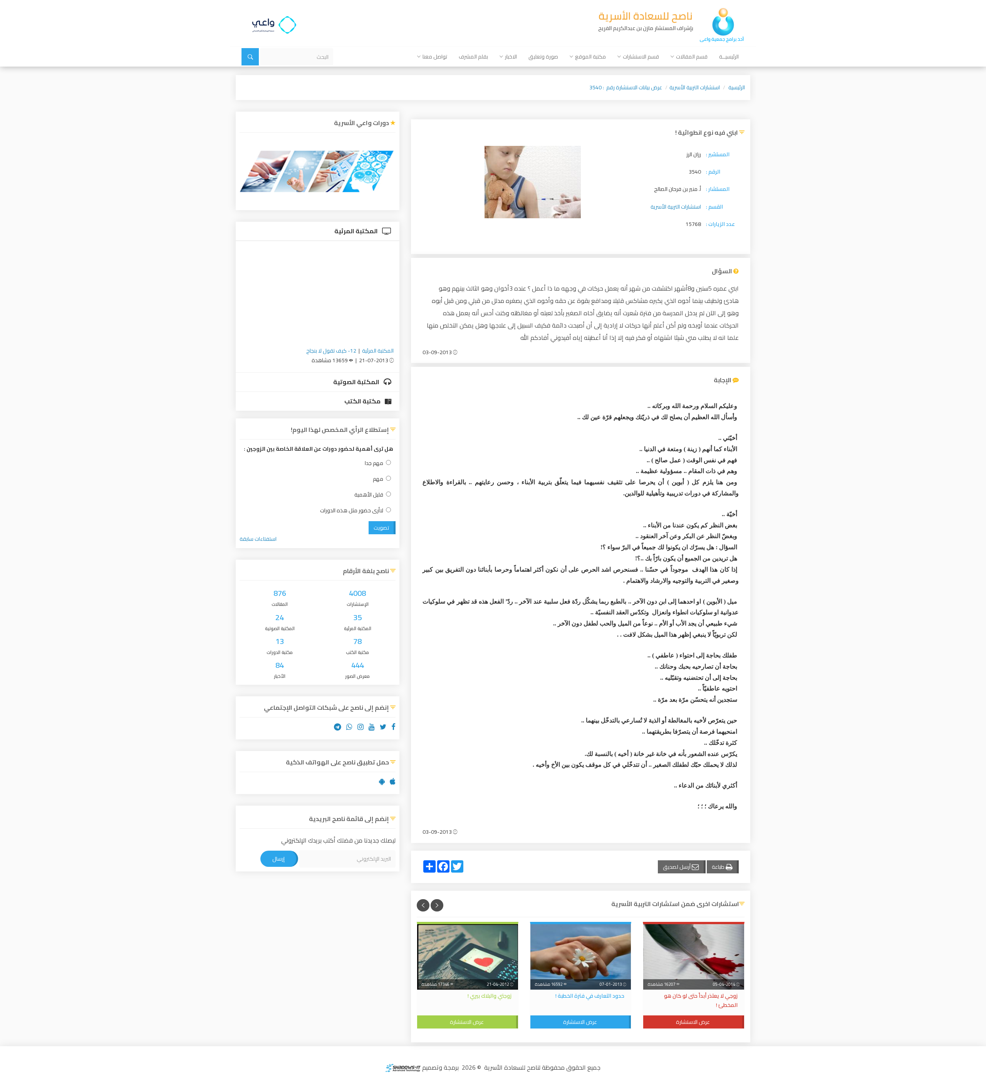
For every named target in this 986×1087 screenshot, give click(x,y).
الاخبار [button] (511, 57)
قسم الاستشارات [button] (641, 57)
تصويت (381, 528)
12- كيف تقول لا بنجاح (331, 351)
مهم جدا (374, 463)
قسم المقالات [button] (692, 57)
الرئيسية (736, 87)
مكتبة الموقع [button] (590, 57)
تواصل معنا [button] (435, 57)
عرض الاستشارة (693, 1022)
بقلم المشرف (473, 57)
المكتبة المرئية (356, 231)
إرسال (278, 859)
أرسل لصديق (677, 867)
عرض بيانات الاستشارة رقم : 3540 (625, 87)
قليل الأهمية (368, 495)
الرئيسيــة (729, 57)
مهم (378, 479)
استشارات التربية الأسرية (694, 87)
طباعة (719, 867)
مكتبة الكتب (363, 401)
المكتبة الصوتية (357, 382)
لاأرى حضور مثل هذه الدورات (351, 510)
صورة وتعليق (543, 57)
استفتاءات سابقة (258, 539)
